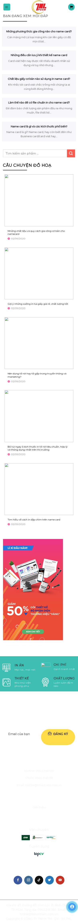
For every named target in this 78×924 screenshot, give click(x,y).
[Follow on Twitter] (49, 880)
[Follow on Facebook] (18, 880)
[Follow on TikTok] (39, 880)
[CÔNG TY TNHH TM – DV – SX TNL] (39, 7)
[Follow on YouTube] (60, 880)
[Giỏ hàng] (71, 7)
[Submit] (71, 153)
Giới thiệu (39, 807)
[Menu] (6, 7)
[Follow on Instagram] (28, 880)
